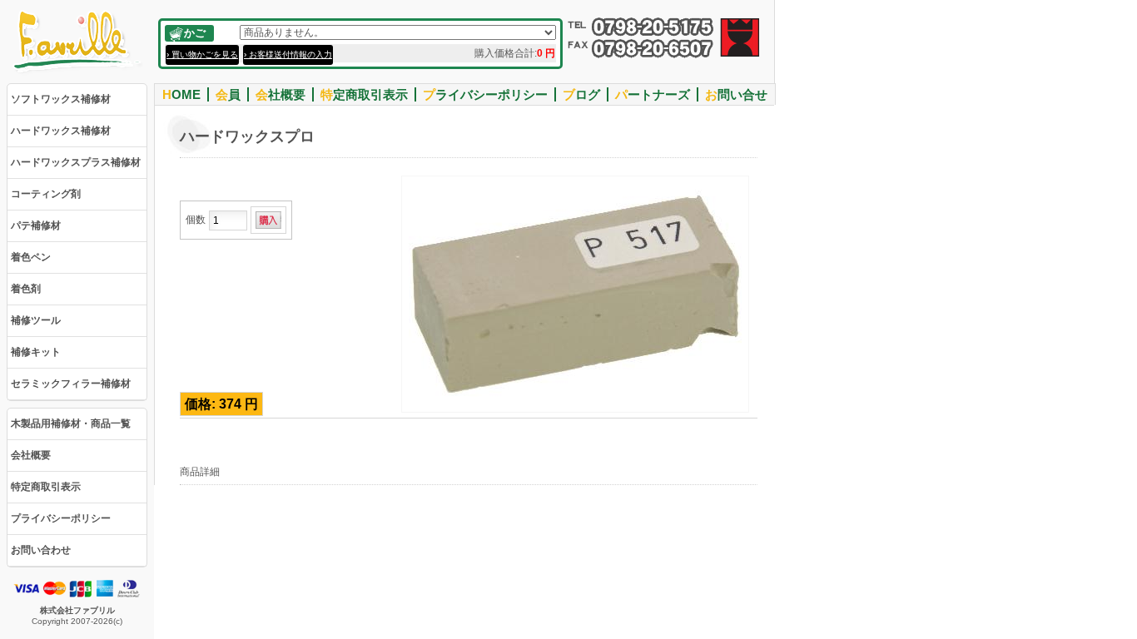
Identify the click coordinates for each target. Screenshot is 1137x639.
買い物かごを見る (204, 54)
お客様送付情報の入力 (290, 54)
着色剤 (26, 289)
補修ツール (36, 320)
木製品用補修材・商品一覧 (71, 423)
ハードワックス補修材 (61, 130)
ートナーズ (652, 94)
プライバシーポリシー (61, 518)
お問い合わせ (41, 550)
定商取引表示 (364, 94)
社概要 (280, 94)
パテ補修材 (36, 225)
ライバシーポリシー (485, 94)
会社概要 (31, 455)
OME (181, 94)
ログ (581, 94)
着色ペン (31, 257)
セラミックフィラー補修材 (71, 383)
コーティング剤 (46, 194)
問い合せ (736, 94)
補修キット (36, 352)
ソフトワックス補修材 (61, 99)
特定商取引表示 (46, 487)
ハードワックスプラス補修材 (76, 162)
